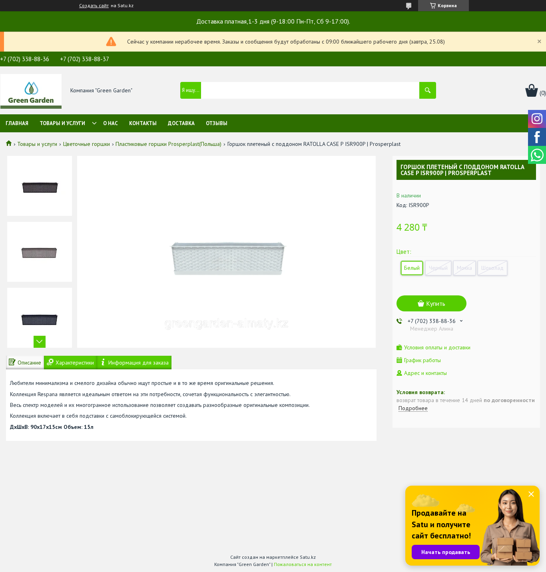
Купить (435, 303)
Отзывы (216, 123)
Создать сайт (94, 5)
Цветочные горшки (86, 143)
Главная (17, 123)
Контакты (143, 123)
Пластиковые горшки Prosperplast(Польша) (168, 143)
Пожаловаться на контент (303, 564)
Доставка (181, 123)
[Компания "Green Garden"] (31, 91)
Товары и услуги (62, 123)
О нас (110, 123)
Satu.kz (308, 557)
